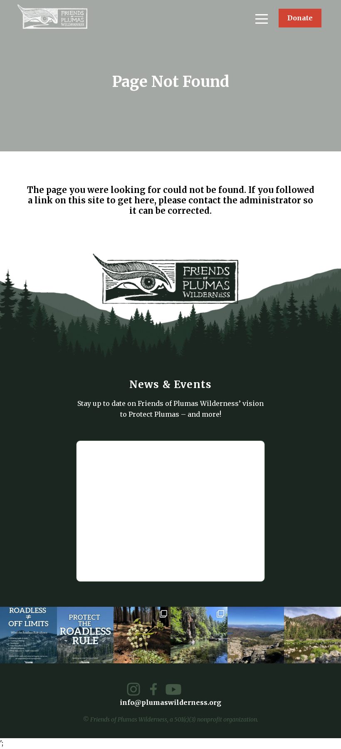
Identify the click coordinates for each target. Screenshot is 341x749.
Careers (198, 224)
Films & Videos (55, 224)
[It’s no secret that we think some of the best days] (255, 635)
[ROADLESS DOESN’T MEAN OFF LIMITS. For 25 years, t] (28, 635)
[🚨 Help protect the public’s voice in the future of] (312, 635)
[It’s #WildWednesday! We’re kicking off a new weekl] (198, 635)
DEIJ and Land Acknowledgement (241, 238)
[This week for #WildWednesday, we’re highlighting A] (142, 635)
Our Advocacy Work (63, 371)
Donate (300, 18)
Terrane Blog (52, 238)
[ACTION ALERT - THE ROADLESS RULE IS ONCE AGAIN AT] (85, 635)
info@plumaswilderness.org (170, 529)
